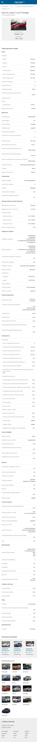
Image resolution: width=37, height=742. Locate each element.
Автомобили (5, 6)
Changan (15, 731)
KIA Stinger (4, 715)
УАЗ (3, 737)
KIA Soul (14, 704)
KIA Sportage (26, 704)
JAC (14, 737)
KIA (11, 6)
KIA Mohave (26, 682)
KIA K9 (14, 682)
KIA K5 (3, 682)
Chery (14, 733)
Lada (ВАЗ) (5, 731)
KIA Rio (14, 693)
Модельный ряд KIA (8, 661)
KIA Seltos (25, 693)
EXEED (26, 733)
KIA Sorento (4, 704)
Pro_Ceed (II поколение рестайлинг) (23, 6)
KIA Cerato (25, 671)
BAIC (26, 737)
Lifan (26, 735)
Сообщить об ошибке (8, 725)
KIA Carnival (5, 671)
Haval (14, 735)
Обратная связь (6, 727)
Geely (3, 735)
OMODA (27, 731)
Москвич (4, 733)
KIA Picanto (4, 693)
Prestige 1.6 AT (5, 8)
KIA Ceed (14, 671)
